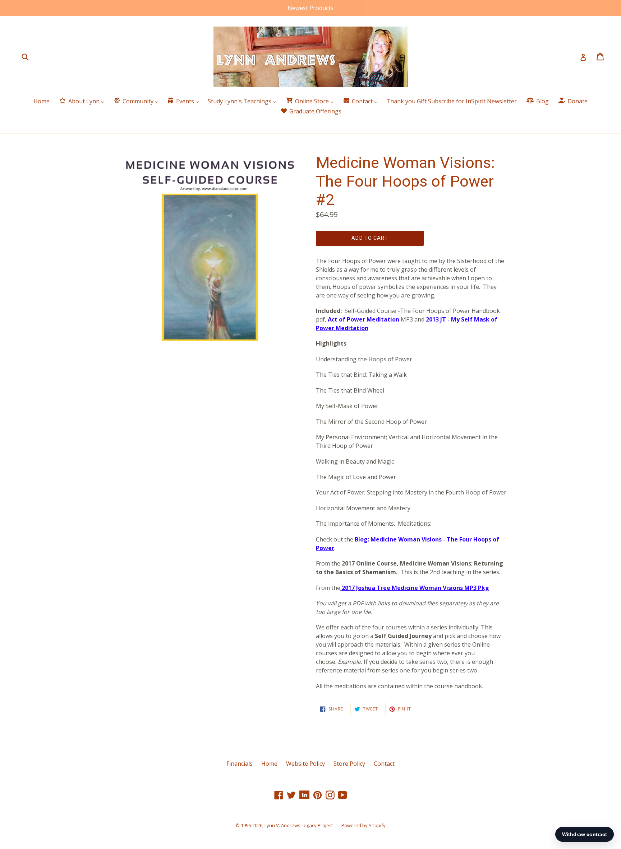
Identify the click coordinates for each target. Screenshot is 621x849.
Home (269, 764)
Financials (239, 764)
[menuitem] (41, 101)
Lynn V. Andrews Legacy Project (298, 825)
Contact (384, 764)
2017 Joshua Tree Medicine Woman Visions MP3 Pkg (415, 588)
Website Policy (305, 764)
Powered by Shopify (363, 825)
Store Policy (349, 764)
